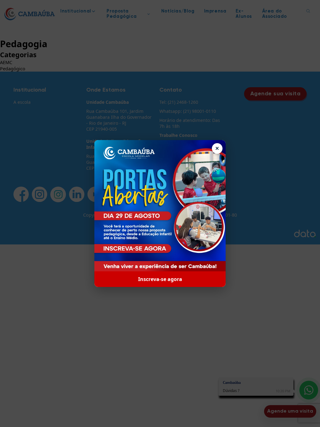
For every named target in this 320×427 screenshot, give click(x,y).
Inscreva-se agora (160, 279)
